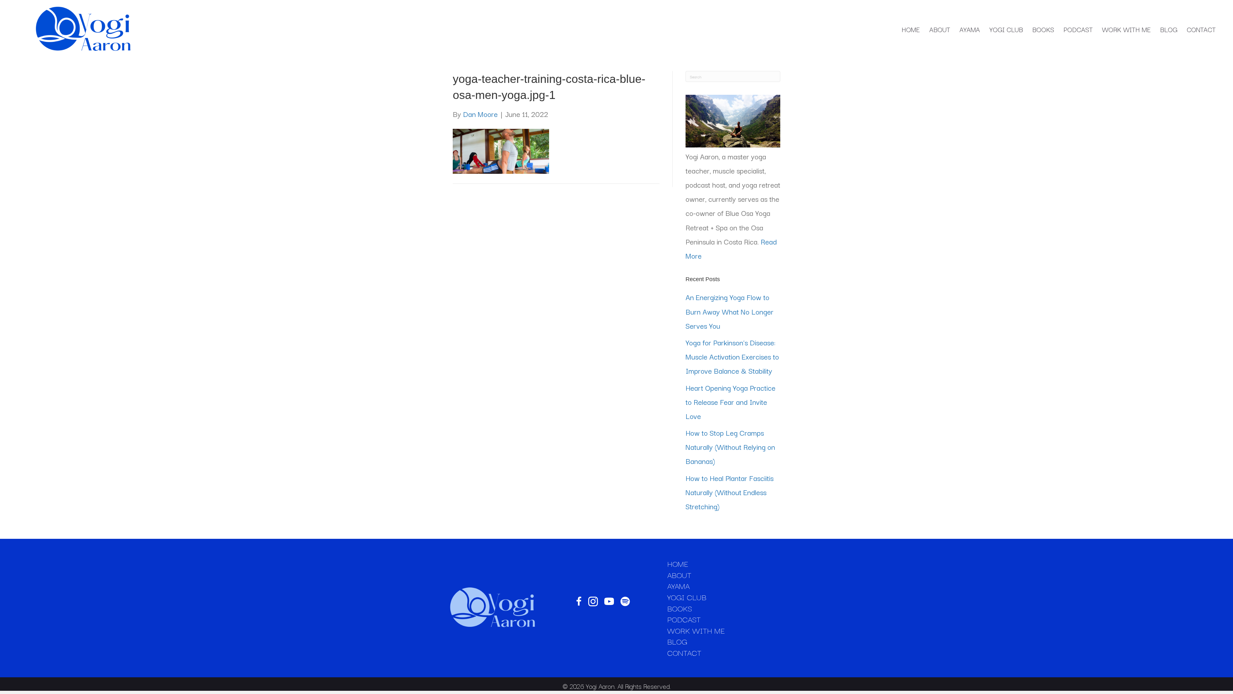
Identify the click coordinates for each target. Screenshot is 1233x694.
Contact (1201, 29)
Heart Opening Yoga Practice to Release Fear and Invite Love (730, 402)
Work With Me (1126, 29)
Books (1043, 29)
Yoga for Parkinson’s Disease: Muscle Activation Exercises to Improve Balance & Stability (732, 356)
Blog (1168, 29)
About (939, 29)
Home (911, 29)
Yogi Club (1006, 29)
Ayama (969, 29)
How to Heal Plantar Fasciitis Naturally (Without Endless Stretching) (730, 492)
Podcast (1078, 29)
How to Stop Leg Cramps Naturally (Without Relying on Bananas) (730, 447)
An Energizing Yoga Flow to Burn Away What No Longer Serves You (730, 311)
